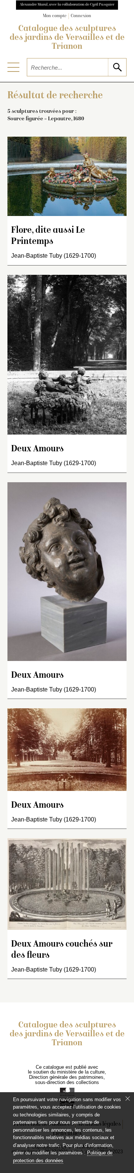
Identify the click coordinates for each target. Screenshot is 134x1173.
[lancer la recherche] (117, 67)
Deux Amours (37, 449)
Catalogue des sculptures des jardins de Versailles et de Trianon (67, 38)
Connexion (81, 16)
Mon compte (55, 16)
